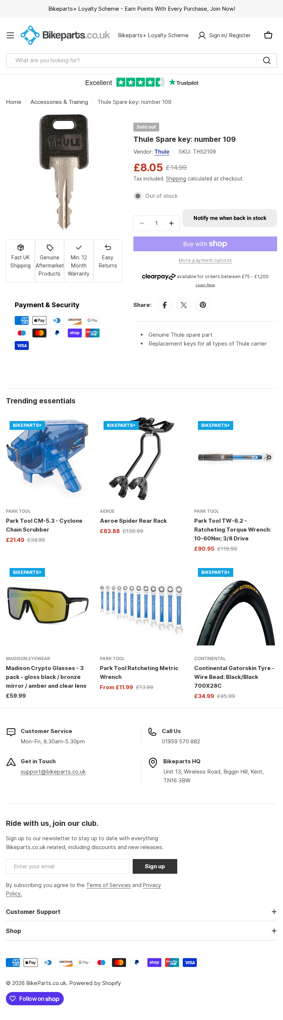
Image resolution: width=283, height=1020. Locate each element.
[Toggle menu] (10, 35)
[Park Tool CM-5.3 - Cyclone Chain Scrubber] (47, 458)
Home (13, 101)
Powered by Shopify (95, 982)
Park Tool (18, 511)
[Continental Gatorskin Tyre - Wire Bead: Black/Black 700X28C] (235, 605)
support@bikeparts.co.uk (53, 771)
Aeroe (107, 511)
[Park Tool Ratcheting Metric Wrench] (141, 605)
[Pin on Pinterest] (203, 305)
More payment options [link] (205, 260)
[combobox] (141, 60)
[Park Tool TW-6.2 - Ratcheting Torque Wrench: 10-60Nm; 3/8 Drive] (235, 458)
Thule (162, 151)
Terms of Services (108, 885)
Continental (210, 658)
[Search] (266, 60)
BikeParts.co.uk (46, 982)
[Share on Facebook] (164, 305)
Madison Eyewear (28, 658)
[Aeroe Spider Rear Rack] (141, 458)
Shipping (176, 179)
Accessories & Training (59, 101)
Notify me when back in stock (229, 218)
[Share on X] (184, 305)
